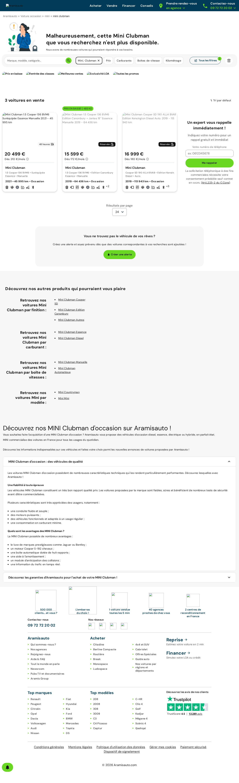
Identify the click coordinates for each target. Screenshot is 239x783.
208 (95, 699)
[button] (98, 60)
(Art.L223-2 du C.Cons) (215, 182)
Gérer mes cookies (163, 747)
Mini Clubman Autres (71, 319)
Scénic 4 (140, 723)
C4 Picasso (100, 723)
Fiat (68, 699)
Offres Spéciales (145, 654)
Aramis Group (40, 678)
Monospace (100, 664)
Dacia (34, 718)
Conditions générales (49, 747)
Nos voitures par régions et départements (145, 667)
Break (97, 659)
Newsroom (37, 668)
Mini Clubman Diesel (71, 338)
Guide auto (142, 659)
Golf (138, 708)
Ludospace (100, 668)
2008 (96, 704)
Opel (34, 713)
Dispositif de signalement (122, 751)
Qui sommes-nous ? (43, 644)
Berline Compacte (104, 649)
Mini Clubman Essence (72, 332)
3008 (96, 713)
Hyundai (71, 704)
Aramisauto (10, 16)
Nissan (35, 733)
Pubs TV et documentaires (47, 673)
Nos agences (39, 649)
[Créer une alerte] (7, 767)
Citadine (98, 644)
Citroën (35, 708)
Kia (68, 708)
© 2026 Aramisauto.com (119, 765)
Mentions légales (80, 747)
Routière (98, 654)
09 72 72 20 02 (41, 625)
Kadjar (139, 713)
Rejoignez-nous (41, 654)
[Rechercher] (69, 61)
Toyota (70, 728)
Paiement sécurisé (193, 747)
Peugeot (36, 704)
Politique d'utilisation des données (121, 747)
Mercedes (72, 723)
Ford (69, 713)
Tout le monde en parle (45, 664)
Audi (34, 728)
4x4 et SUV (142, 644)
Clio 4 (139, 704)
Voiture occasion (31, 16)
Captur (97, 728)
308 (95, 708)
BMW (69, 718)
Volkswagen (38, 723)
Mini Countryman (69, 392)
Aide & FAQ (38, 659)
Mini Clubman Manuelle (72, 362)
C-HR (138, 699)
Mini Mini (63, 398)
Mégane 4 (141, 718)
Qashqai (140, 728)
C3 (95, 718)
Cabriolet (141, 649)
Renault (36, 699)
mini (47, 16)
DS (67, 733)
